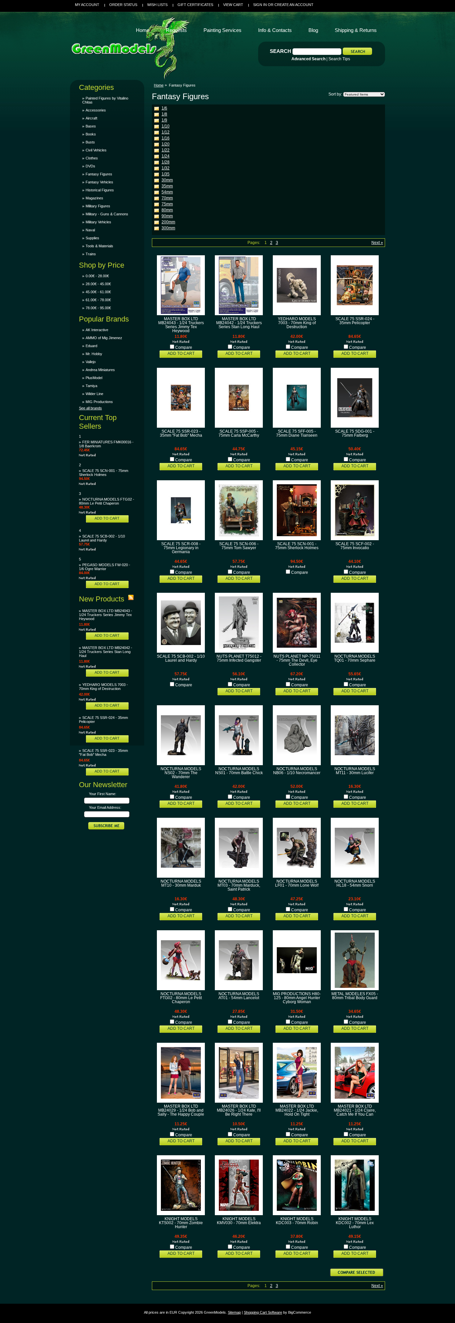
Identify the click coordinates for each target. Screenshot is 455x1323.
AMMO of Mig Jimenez (104, 338)
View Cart (233, 5)
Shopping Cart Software (263, 1312)
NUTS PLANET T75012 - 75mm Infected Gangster (239, 658)
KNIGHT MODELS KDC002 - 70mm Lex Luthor (355, 1223)
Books (91, 134)
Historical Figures (100, 190)
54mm (167, 192)
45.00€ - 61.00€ (98, 292)
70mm (167, 198)
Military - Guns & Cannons (107, 214)
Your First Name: (102, 794)
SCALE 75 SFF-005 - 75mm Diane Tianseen (296, 433)
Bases (91, 126)
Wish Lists (157, 5)
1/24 (166, 156)
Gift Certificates (195, 5)
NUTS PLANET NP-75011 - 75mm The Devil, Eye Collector (296, 660)
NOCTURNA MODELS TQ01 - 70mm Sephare (354, 658)
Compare (183, 347)
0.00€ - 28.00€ (97, 276)
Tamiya (91, 386)
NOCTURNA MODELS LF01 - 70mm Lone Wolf (296, 883)
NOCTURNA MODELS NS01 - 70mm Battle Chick (239, 771)
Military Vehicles (98, 222)
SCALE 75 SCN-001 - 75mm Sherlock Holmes (103, 473)
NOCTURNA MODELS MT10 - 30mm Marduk (181, 883)
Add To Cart (107, 518)
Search (280, 51)
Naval (90, 230)
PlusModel (94, 378)
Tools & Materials (99, 246)
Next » (377, 242)
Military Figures (98, 206)
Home (159, 85)
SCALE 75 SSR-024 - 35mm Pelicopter (354, 321)
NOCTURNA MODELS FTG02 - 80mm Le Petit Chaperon (106, 501)
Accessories (96, 110)
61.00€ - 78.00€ (98, 300)
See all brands (90, 408)
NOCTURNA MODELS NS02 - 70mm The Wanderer (181, 773)
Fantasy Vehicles (99, 182)
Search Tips (339, 59)
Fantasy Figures (99, 174)
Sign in (260, 5)
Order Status (123, 5)
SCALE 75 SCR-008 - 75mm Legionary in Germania (181, 548)
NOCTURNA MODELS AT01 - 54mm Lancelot (239, 996)
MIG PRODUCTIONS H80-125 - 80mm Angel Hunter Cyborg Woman (297, 998)
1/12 (166, 132)
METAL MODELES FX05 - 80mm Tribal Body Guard (354, 996)
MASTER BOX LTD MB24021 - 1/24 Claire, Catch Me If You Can (355, 1110)
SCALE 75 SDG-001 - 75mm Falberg (354, 433)
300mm (168, 228)
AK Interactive (97, 330)
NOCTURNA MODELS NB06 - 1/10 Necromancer (296, 771)
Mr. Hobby (94, 354)
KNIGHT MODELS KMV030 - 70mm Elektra (239, 1221)
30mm (167, 180)
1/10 (166, 126)
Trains (91, 254)
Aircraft (91, 118)
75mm (167, 204)
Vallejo (91, 362)
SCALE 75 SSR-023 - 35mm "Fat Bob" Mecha (103, 753)
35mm (167, 186)
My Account (87, 5)
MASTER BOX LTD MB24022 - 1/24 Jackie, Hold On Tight (296, 1110)
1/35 (166, 174)
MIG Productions (99, 402)
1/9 (164, 120)
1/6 (164, 108)
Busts (90, 142)
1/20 (166, 144)
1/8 (164, 114)
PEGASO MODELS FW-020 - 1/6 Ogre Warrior (104, 567)
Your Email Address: (105, 807)
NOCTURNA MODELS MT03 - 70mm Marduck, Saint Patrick (239, 885)
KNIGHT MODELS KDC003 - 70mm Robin (297, 1221)
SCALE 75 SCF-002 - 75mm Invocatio (354, 546)
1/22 (166, 150)
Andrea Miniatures (100, 370)
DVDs (90, 166)
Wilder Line (94, 394)
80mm (167, 210)
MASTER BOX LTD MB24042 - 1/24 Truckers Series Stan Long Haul (105, 652)
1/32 (166, 168)
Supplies (92, 238)
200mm (168, 222)
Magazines (94, 198)
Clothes (92, 158)
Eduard (91, 346)
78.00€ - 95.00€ (98, 308)
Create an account (293, 5)
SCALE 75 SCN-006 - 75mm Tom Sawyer (238, 546)
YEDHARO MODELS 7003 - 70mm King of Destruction (103, 687)
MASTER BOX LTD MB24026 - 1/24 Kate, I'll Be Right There (239, 1110)
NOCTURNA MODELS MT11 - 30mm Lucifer (354, 771)
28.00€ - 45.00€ (98, 284)
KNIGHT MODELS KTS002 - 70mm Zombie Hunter (181, 1223)
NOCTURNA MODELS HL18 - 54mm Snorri (354, 883)
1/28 (166, 162)
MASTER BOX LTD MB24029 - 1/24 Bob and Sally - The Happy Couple (181, 1110)
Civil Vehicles (96, 150)
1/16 (166, 138)
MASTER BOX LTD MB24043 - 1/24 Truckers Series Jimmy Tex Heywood (105, 615)
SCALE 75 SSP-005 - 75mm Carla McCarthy (239, 433)
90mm (167, 216)
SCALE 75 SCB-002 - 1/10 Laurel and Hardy (102, 538)
